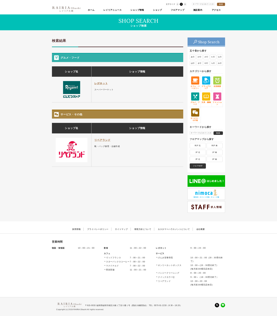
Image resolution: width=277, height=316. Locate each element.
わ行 (220, 63)
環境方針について (142, 229)
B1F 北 (198, 146)
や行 (206, 63)
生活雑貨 (217, 86)
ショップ (157, 10)
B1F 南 (215, 146)
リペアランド (102, 140)
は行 (193, 63)
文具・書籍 (206, 102)
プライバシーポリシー (97, 229)
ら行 (213, 63)
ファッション (217, 103)
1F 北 (197, 152)
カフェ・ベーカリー (195, 87)
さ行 (206, 57)
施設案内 (197, 10)
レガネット (101, 83)
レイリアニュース (112, 10)
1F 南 (214, 152)
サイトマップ (121, 229)
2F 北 (197, 159)
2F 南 (214, 159)
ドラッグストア (206, 87)
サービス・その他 (195, 119)
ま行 (199, 63)
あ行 (193, 57)
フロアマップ (178, 10)
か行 (199, 57)
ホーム (91, 10)
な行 (220, 57)
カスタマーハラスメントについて (174, 229)
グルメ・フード (195, 103)
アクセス (216, 10)
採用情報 (76, 229)
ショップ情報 (137, 10)
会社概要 (200, 229)
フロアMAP (198, 166)
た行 (213, 57)
